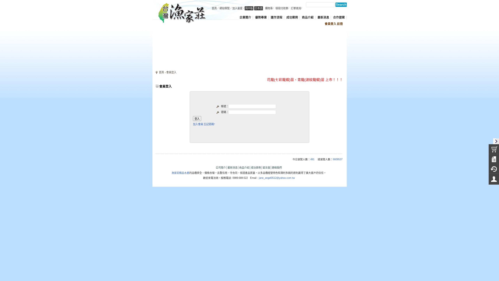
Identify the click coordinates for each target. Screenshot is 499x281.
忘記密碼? (209, 124)
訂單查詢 (296, 8)
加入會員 (198, 124)
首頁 (161, 72)
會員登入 (330, 23)
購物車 (269, 8)
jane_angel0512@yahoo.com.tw (277, 177)
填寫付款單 (281, 8)
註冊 (340, 23)
